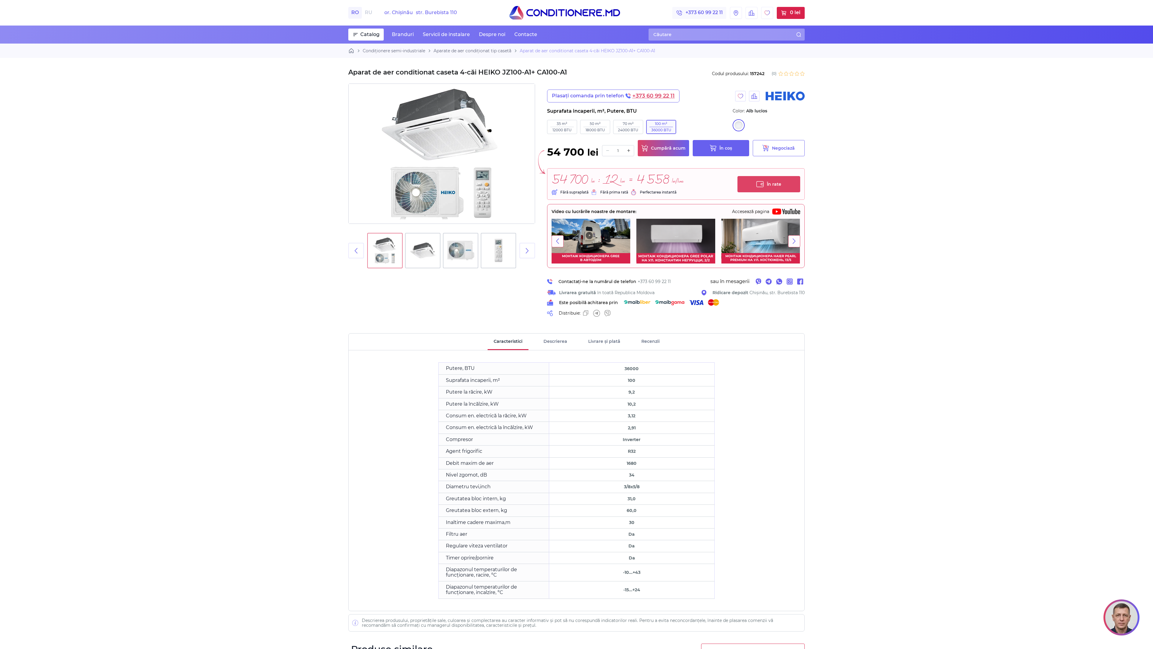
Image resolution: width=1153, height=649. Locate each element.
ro (355, 12)
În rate (774, 184)
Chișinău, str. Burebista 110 (759, 292)
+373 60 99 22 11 (704, 12)
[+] (628, 150)
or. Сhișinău (420, 12)
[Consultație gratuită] (1121, 617)
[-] (607, 150)
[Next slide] (527, 250)
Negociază (783, 148)
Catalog (370, 34)
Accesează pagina (750, 211)
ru (368, 12)
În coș (725, 148)
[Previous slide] (356, 250)
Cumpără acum (668, 148)
